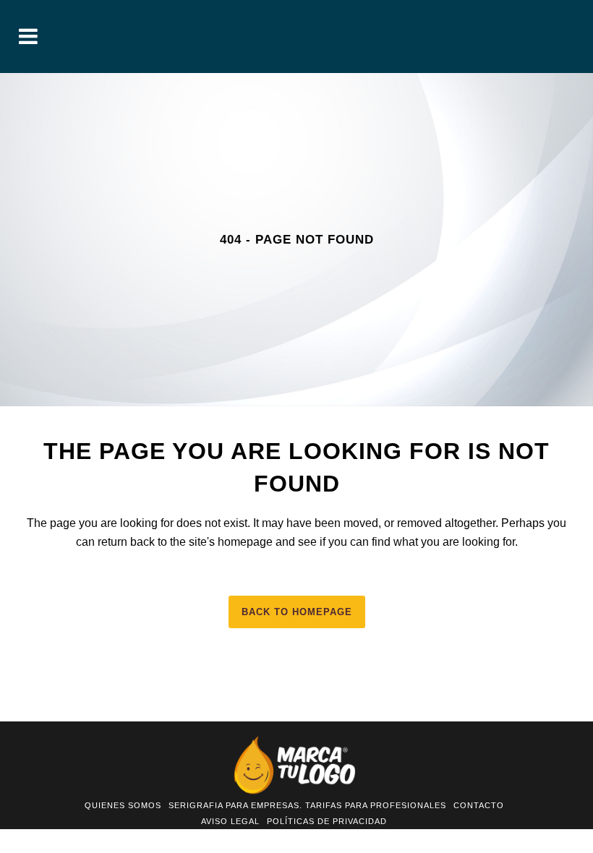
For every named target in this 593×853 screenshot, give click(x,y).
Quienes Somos (123, 805)
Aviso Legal (230, 821)
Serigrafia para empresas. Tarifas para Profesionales (307, 805)
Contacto (478, 805)
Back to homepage (297, 611)
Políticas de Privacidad (327, 821)
